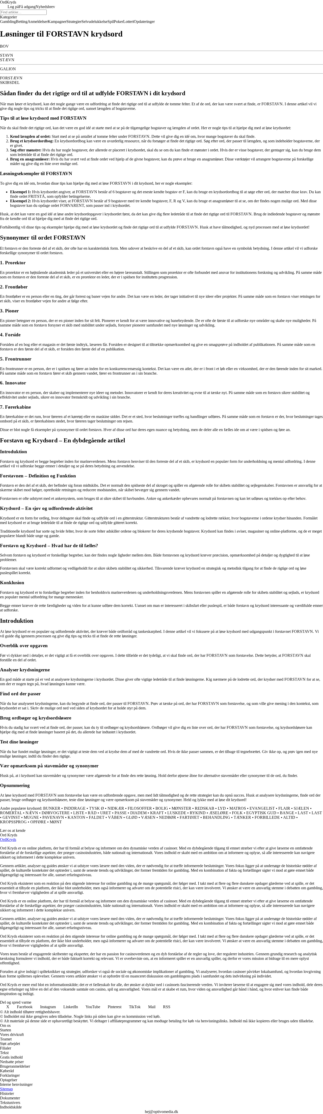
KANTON (76, 817)
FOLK (237, 813)
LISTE (78, 813)
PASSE (121, 813)
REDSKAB (204, 808)
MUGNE (31, 817)
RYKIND (198, 813)
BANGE (287, 813)
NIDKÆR (115, 808)
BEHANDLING (216, 817)
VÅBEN (115, 817)
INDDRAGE (75, 808)
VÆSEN (148, 817)
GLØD (132, 817)
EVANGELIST (262, 808)
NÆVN (31, 813)
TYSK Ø (96, 808)
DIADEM (138, 813)
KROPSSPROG (13, 822)
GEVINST (11, 817)
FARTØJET (189, 817)
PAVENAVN (53, 817)
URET (105, 813)
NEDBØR (167, 817)
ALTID (289, 817)
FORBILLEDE (267, 817)
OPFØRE (38, 822)
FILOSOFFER (140, 808)
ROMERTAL (11, 813)
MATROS (237, 808)
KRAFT (157, 813)
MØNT (56, 822)
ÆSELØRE (218, 813)
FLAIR (284, 808)
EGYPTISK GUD (261, 813)
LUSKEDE (176, 813)
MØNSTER (181, 808)
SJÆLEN (301, 808)
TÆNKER (242, 817)
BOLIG (161, 808)
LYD (222, 808)
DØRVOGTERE (56, 813)
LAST (303, 813)
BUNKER (51, 808)
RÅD (92, 813)
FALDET (96, 817)
